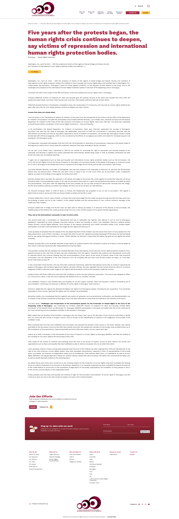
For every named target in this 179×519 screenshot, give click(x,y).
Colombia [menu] (92, 457)
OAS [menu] (91, 474)
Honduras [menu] (92, 466)
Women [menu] (71, 459)
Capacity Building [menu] (54, 457)
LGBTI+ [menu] (71, 457)
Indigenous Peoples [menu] (75, 461)
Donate (33, 407)
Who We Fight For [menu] (75, 452)
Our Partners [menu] (33, 459)
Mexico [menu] (92, 461)
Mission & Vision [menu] (34, 454)
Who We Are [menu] (82, 12)
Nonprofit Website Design (96, 517)
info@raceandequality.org (40, 503)
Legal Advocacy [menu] (54, 454)
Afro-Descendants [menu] (75, 454)
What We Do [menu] (53, 452)
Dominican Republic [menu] (96, 464)
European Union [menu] (94, 482)
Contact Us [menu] (132, 12)
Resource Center (33, 23)
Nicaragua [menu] (93, 469)
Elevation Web (112, 517)
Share (36, 72)
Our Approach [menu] (33, 457)
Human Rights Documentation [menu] (54, 460)
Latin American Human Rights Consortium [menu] (99, 479)
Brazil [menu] (91, 454)
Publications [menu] (113, 454)
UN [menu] (90, 476)
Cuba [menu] (91, 459)
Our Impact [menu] (32, 464)
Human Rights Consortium (46, 57)
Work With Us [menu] (33, 466)
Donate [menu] (145, 12)
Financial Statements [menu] (35, 469)
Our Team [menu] (32, 461)
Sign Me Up (145, 432)
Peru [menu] (91, 471)
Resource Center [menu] (119, 12)
